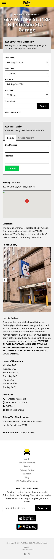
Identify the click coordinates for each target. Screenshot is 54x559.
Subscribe (43, 508)
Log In (10, 137)
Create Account (26, 137)
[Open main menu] (4, 3)
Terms (27, 466)
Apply (43, 106)
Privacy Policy (27, 470)
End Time (9, 90)
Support (27, 473)
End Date (9, 79)
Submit (12, 168)
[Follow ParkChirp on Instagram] (29, 554)
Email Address (11, 145)
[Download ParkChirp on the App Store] (27, 518)
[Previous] (5, 280)
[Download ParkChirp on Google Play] (27, 527)
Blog (27, 477)
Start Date (9, 58)
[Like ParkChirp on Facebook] (25, 554)
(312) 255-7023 (27, 432)
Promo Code (10, 101)
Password (9, 156)
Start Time (9, 68)
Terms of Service (27, 549)
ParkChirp (27, 3)
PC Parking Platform (27, 481)
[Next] (49, 280)
